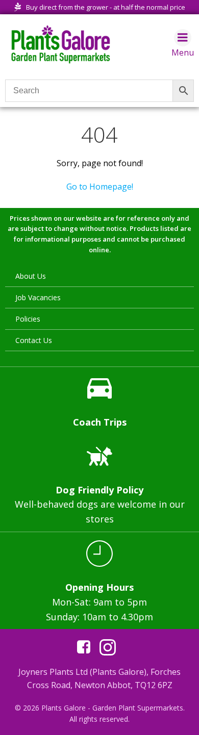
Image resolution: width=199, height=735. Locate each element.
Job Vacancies (38, 297)
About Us (30, 276)
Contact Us (33, 340)
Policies (27, 319)
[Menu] (182, 37)
